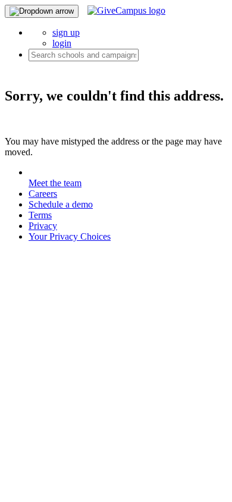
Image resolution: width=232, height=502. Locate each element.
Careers (43, 194)
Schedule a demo (61, 204)
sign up (66, 32)
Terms (40, 215)
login (61, 43)
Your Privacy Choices (70, 236)
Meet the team (55, 183)
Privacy (43, 226)
